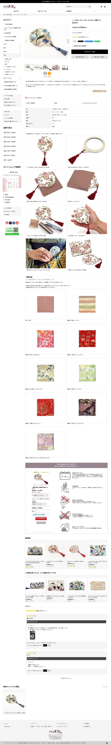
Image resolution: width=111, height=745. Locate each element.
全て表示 (66, 678)
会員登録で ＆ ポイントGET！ (55, 1)
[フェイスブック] (14, 223)
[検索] (90, 6)
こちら (84, 743)
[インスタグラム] (7, 223)
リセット (106, 686)
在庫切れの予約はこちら (99, 91)
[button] (95, 11)
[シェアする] (74, 41)
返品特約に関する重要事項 (80, 46)
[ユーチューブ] (17, 223)
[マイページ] (104, 6)
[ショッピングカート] (101, 6)
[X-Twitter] (10, 223)
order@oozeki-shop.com (56, 739)
